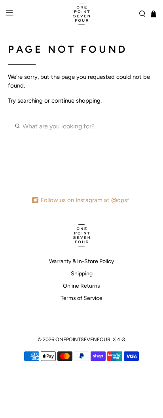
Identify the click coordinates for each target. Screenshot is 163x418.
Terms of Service (81, 298)
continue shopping (75, 100)
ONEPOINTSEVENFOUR (82, 339)
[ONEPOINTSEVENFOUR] (81, 14)
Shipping (82, 273)
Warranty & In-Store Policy (81, 261)
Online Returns (81, 285)
